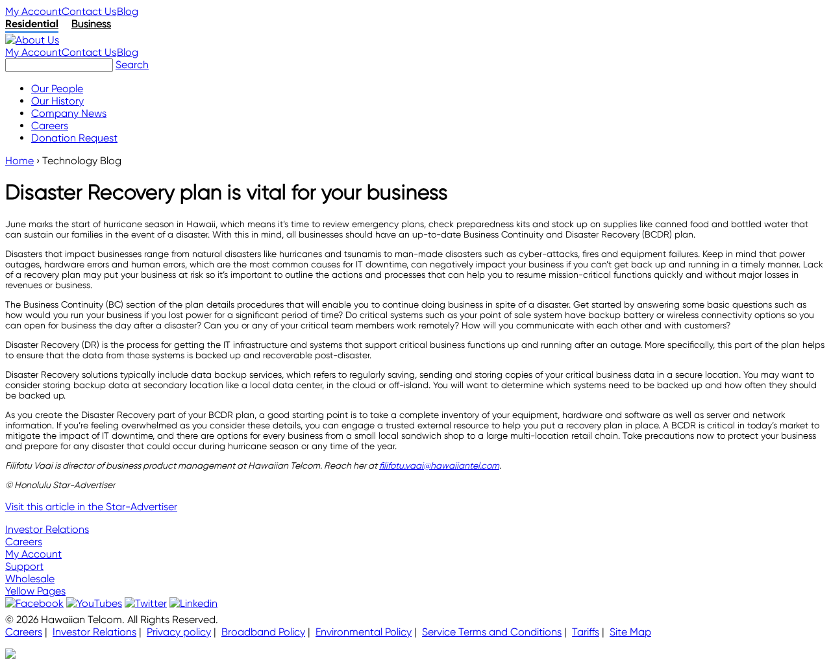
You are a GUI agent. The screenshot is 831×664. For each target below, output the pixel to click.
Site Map (630, 632)
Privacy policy (179, 632)
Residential (31, 24)
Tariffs (585, 632)
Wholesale (30, 578)
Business (91, 24)
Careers (23, 541)
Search (132, 64)
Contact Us (89, 11)
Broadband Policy (263, 632)
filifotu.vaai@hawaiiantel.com (439, 465)
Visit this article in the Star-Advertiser (91, 506)
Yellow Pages (35, 591)
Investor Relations (47, 529)
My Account (33, 11)
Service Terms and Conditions (492, 632)
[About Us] (32, 40)
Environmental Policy (364, 632)
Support (24, 566)
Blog (127, 11)
